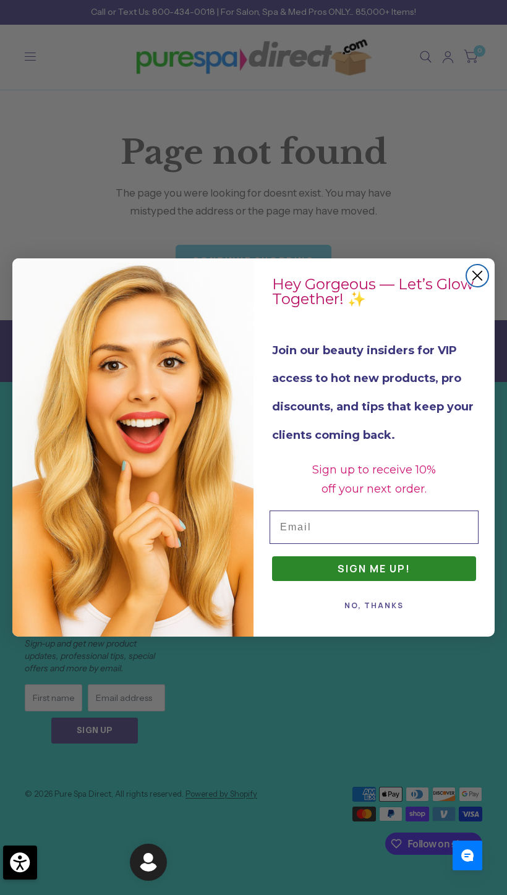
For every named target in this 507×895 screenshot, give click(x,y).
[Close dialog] (477, 276)
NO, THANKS (374, 605)
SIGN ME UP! (374, 568)
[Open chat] (467, 855)
